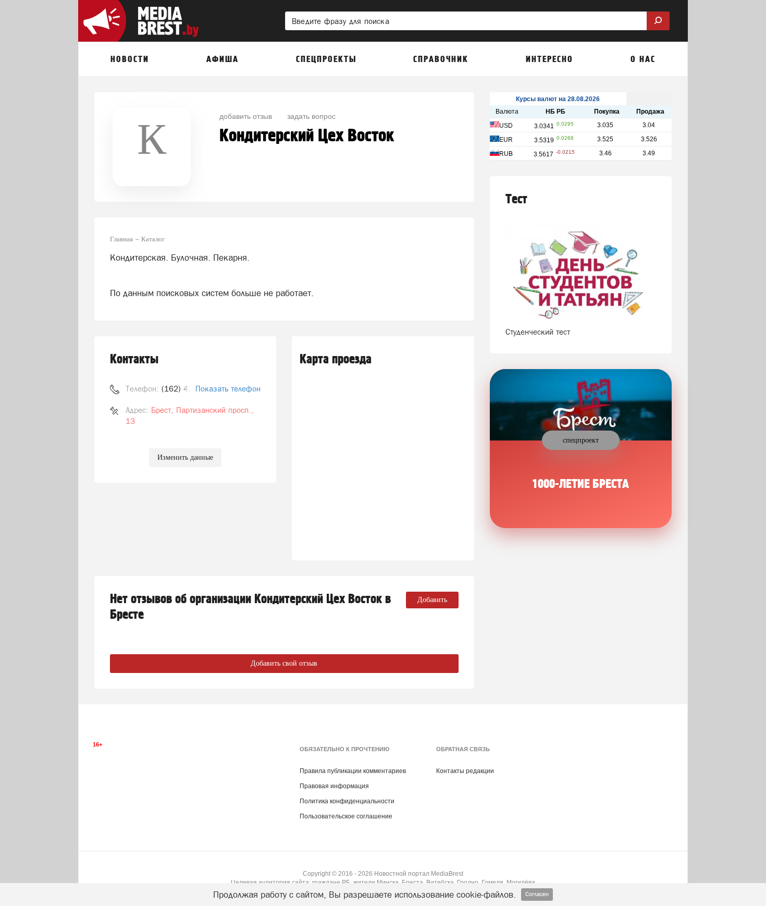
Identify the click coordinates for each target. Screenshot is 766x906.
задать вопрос (311, 116)
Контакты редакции (465, 771)
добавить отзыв (245, 116)
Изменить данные (185, 457)
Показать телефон (228, 388)
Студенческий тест (537, 331)
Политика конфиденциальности (347, 801)
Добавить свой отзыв (284, 663)
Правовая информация (334, 786)
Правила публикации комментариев (353, 771)
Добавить (432, 600)
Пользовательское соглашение (346, 816)
